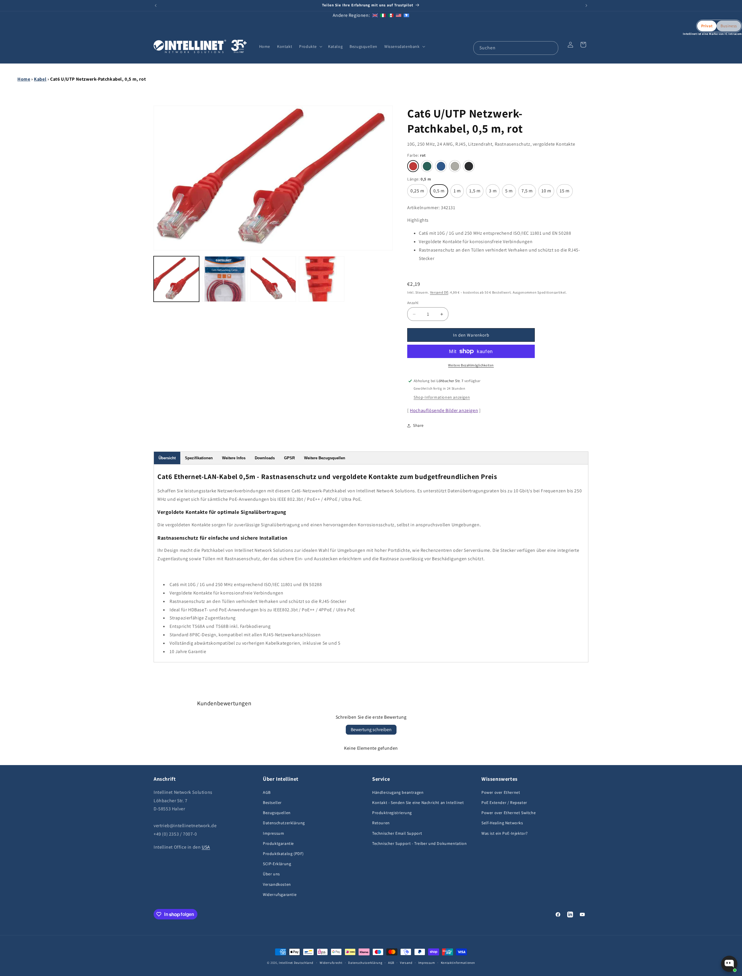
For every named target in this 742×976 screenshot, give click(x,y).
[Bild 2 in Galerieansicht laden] (225, 279)
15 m (566, 193)
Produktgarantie (278, 843)
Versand (406, 963)
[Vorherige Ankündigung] (155, 5)
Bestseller (272, 802)
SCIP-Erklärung (277, 863)
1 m (459, 193)
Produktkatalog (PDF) (283, 853)
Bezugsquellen (277, 812)
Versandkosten (277, 884)
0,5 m (439, 193)
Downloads (265, 458)
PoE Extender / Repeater (504, 802)
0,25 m (417, 193)
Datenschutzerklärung (284, 822)
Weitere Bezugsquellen (324, 458)
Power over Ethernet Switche (508, 812)
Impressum (273, 833)
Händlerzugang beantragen (397, 792)
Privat (707, 25)
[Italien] (383, 15)
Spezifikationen (199, 458)
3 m (494, 193)
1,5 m (475, 193)
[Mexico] (391, 15)
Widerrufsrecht (331, 963)
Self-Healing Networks (502, 822)
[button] (310, 46)
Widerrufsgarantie (280, 894)
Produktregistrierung (392, 812)
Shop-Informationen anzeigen (442, 397)
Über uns (271, 873)
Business (729, 25)
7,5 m (527, 193)
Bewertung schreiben (371, 729)
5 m (510, 193)
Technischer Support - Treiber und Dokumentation (419, 843)
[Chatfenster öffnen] (729, 964)
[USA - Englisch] (398, 15)
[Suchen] (551, 47)
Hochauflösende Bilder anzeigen (444, 410)
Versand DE (439, 292)
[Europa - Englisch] (375, 15)
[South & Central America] (406, 15)
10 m (547, 193)
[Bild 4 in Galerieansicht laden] (321, 279)
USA (206, 847)
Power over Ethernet (500, 792)
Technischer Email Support (397, 833)
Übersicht (167, 458)
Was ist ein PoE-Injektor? (504, 833)
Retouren (381, 822)
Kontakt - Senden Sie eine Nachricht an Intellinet (418, 802)
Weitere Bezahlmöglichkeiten (471, 365)
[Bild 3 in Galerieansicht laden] (273, 279)
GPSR (289, 458)
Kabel (40, 79)
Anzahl (412, 302)
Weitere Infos (233, 458)
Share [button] (418, 425)
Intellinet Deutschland (296, 963)
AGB (267, 792)
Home (23, 79)
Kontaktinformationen (458, 963)
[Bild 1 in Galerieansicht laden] (176, 279)
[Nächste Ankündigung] (586, 5)
